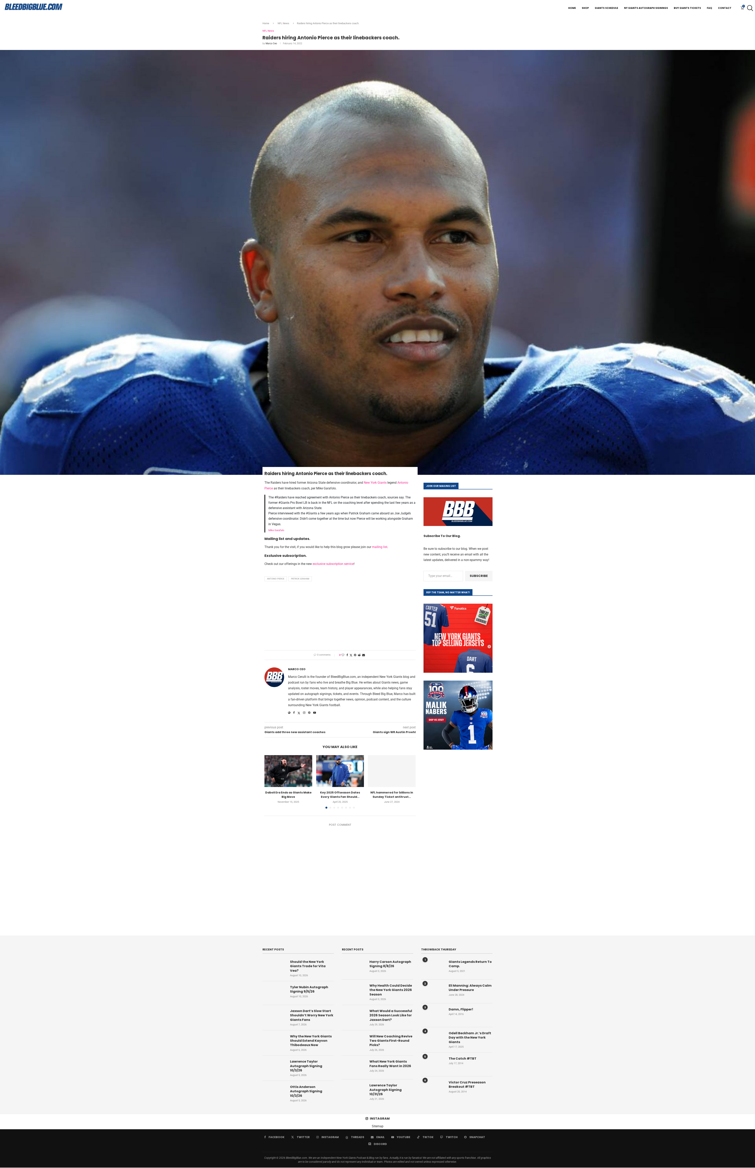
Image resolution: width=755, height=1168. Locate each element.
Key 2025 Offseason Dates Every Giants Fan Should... (340, 795)
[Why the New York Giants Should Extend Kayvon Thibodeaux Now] (274, 1042)
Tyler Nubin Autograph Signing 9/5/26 (309, 989)
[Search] (749, 8)
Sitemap (377, 1126)
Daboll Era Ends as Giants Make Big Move (288, 795)
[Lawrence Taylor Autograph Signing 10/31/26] (354, 1091)
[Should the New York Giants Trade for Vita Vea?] (274, 967)
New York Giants (375, 482)
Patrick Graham (300, 579)
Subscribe (479, 576)
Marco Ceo (271, 43)
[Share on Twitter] (351, 655)
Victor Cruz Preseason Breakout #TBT (467, 1084)
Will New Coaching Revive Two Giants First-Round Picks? (390, 1040)
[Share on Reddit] (359, 655)
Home (572, 8)
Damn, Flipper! (461, 1009)
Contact (724, 8)
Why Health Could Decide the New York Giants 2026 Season (390, 990)
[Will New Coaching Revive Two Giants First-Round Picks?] (354, 1042)
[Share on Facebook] (347, 655)
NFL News (283, 23)
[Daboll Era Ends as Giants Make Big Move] (288, 771)
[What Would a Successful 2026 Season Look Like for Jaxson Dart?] (354, 1017)
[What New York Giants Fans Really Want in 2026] (354, 1067)
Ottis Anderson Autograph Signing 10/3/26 (306, 1091)
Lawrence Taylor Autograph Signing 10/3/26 (306, 1066)
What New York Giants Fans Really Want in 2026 (390, 1063)
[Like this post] (343, 655)
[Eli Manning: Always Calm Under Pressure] (433, 991)
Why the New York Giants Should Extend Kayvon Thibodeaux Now (311, 1040)
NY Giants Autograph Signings (646, 8)
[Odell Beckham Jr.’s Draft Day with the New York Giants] (433, 1039)
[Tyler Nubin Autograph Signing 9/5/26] (274, 993)
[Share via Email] (363, 655)
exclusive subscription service (333, 564)
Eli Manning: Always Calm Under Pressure (470, 987)
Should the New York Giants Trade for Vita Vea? (308, 966)
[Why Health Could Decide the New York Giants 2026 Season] (354, 991)
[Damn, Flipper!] (433, 1015)
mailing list (379, 547)
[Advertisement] (340, 616)
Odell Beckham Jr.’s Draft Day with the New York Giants (470, 1037)
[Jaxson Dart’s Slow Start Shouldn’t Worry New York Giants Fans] (274, 1017)
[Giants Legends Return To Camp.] (433, 967)
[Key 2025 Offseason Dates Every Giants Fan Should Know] (340, 771)
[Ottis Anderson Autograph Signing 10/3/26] (274, 1093)
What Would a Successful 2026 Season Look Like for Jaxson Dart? (390, 1015)
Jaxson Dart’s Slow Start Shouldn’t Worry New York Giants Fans (311, 1015)
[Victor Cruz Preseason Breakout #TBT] (433, 1088)
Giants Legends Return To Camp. (470, 964)
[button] (269, 781)
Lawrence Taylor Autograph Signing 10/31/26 (385, 1089)
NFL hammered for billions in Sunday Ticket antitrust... (391, 795)
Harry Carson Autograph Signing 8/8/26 (390, 964)
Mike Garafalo (276, 530)
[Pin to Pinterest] (355, 655)
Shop (585, 8)
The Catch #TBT (462, 1058)
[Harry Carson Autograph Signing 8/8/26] (354, 967)
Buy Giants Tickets (687, 8)
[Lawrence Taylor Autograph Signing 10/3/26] (274, 1067)
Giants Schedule (606, 8)
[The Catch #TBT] (433, 1064)
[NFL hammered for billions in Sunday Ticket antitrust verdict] (392, 771)
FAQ (709, 8)
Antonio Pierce (275, 579)
